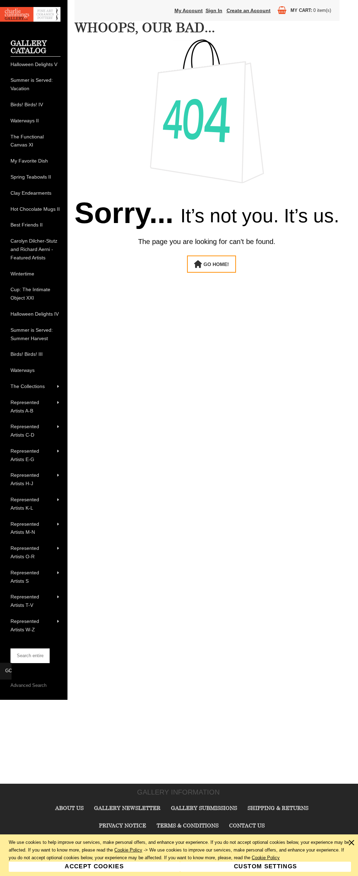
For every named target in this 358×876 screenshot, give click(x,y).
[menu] (35, 347)
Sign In (214, 10)
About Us (69, 808)
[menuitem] (35, 65)
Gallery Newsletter (127, 808)
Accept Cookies (94, 866)
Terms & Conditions (188, 825)
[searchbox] (30, 655)
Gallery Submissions (204, 808)
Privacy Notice (122, 825)
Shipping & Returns (278, 808)
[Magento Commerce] (30, 20)
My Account (188, 10)
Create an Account (249, 10)
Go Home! (216, 264)
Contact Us (247, 825)
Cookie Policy (128, 850)
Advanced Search (28, 685)
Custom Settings (265, 866)
